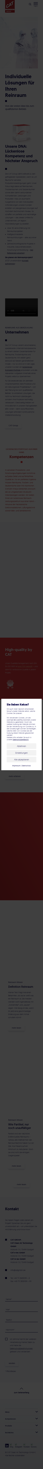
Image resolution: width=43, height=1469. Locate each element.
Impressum (16, 766)
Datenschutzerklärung (21, 740)
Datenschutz (26, 766)
